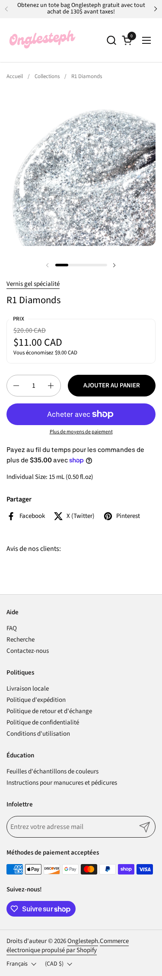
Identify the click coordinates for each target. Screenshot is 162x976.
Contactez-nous (27, 650)
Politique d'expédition (36, 699)
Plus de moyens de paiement (81, 432)
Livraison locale (27, 688)
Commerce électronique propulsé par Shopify (67, 946)
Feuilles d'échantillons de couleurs (52, 771)
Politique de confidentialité (42, 722)
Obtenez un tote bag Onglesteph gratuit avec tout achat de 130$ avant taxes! (81, 9)
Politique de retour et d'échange (49, 711)
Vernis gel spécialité (33, 283)
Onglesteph (82, 941)
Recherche (20, 639)
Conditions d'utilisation (38, 733)
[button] (111, 40)
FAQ (11, 628)
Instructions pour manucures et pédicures (61, 782)
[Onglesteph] (41, 40)
